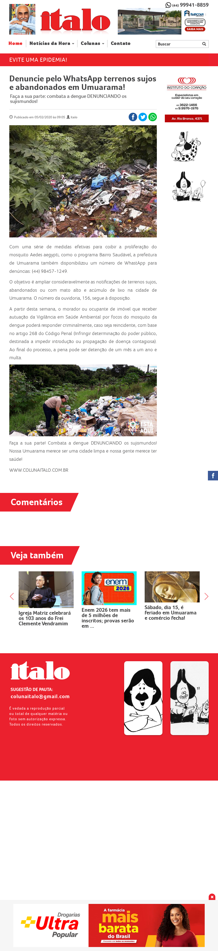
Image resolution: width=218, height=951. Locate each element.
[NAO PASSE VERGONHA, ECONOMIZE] (109, 925)
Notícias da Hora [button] (50, 43)
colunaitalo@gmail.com (40, 696)
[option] (163, 21)
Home (17, 43)
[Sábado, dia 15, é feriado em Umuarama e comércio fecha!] (109, 586)
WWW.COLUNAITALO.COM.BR (38, 470)
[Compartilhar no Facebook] (133, 117)
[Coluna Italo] (22, 19)
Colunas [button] (90, 43)
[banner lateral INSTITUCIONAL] (187, 186)
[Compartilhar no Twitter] (143, 117)
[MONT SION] (163, 21)
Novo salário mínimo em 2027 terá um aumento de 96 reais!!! (171, 613)
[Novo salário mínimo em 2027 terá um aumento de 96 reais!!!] (172, 587)
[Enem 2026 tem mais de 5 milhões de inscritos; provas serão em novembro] (46, 588)
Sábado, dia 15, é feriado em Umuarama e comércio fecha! (107, 612)
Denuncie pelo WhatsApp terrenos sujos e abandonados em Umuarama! (82, 82)
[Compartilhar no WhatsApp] (152, 117)
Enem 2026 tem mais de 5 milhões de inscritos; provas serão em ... (45, 618)
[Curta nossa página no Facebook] (213, 475)
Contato (121, 43)
